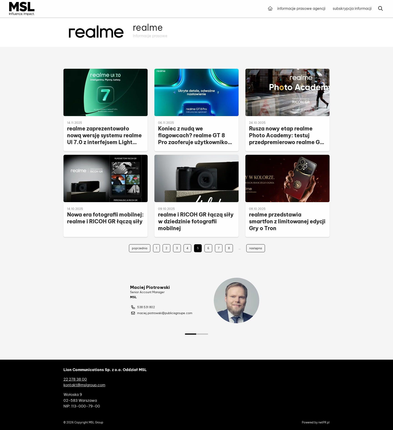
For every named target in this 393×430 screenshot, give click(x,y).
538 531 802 (146, 307)
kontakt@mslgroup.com (84, 385)
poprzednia (139, 248)
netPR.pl (324, 422)
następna (255, 248)
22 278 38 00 (75, 379)
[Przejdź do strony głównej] (270, 8)
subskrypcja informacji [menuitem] (352, 8)
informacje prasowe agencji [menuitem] (301, 8)
